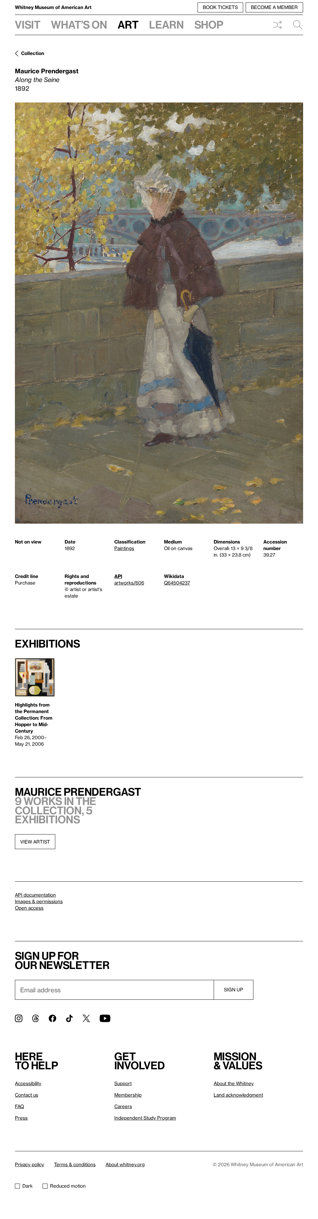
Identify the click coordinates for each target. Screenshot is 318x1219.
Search (295, 25)
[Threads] (35, 1018)
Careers (123, 1106)
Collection (32, 53)
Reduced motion (68, 1186)
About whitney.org (125, 1164)
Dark (27, 1186)
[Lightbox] (159, 313)
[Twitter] (86, 1018)
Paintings (124, 548)
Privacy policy (29, 1164)
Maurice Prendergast (47, 71)
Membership (128, 1095)
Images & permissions (39, 901)
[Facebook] (52, 1018)
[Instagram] (18, 1018)
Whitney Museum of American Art (53, 7)
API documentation (35, 895)
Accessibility (28, 1083)
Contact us (26, 1095)
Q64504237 (177, 582)
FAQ (19, 1106)
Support (123, 1083)
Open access (29, 908)
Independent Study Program (145, 1118)
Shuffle (277, 25)
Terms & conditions (75, 1164)
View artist (35, 841)
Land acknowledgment (238, 1095)
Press (21, 1118)
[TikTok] (69, 1018)
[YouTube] (105, 1018)
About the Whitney (234, 1083)
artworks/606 (129, 582)
